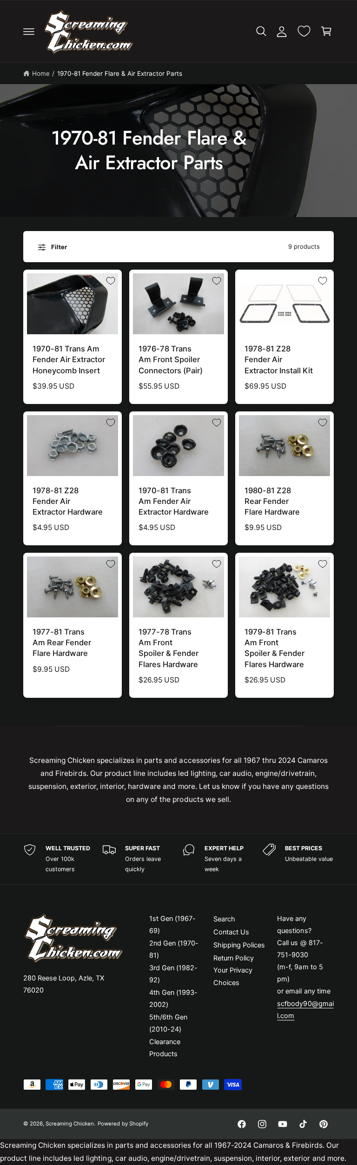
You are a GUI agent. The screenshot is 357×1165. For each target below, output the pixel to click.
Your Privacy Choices (232, 976)
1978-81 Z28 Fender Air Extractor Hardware (68, 501)
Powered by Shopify (123, 1123)
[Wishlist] (304, 31)
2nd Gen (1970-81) (173, 949)
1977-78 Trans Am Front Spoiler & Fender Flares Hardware (168, 648)
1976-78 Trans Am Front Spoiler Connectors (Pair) (171, 359)
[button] (29, 31)
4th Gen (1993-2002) (173, 998)
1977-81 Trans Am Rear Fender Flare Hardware (62, 642)
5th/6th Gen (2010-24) (168, 1023)
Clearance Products (164, 1048)
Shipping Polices (239, 945)
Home (41, 73)
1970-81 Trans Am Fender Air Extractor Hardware (174, 501)
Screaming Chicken (70, 1123)
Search (224, 919)
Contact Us (231, 932)
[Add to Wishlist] (110, 281)
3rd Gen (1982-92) (173, 974)
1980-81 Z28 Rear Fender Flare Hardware (272, 501)
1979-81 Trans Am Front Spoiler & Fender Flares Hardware (274, 648)
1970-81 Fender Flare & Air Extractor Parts (120, 73)
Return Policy (233, 958)
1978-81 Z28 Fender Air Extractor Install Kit (279, 359)
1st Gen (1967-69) (172, 924)
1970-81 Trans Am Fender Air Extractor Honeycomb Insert (69, 359)
